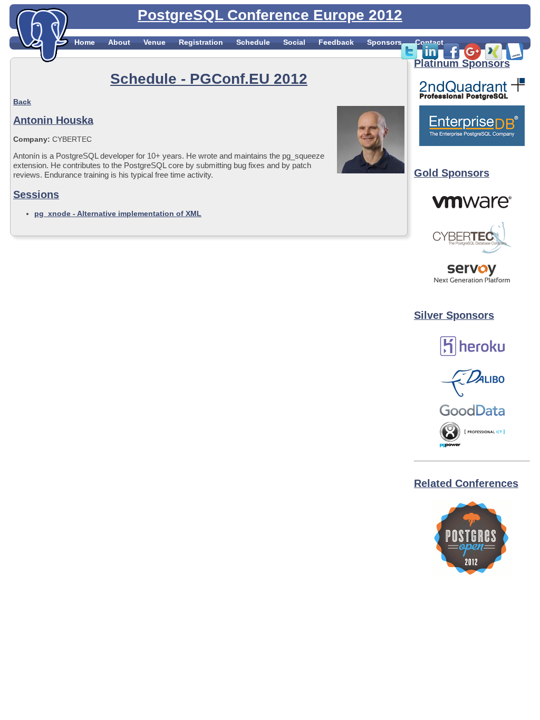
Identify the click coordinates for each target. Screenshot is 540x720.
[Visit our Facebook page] (451, 57)
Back (22, 102)
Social (294, 42)
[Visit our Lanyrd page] (514, 57)
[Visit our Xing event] (493, 57)
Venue (154, 42)
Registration (201, 42)
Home (84, 42)
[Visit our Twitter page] (409, 57)
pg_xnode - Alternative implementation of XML (117, 213)
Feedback (336, 42)
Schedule (253, 42)
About (119, 42)
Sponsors (384, 42)
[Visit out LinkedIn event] (430, 57)
